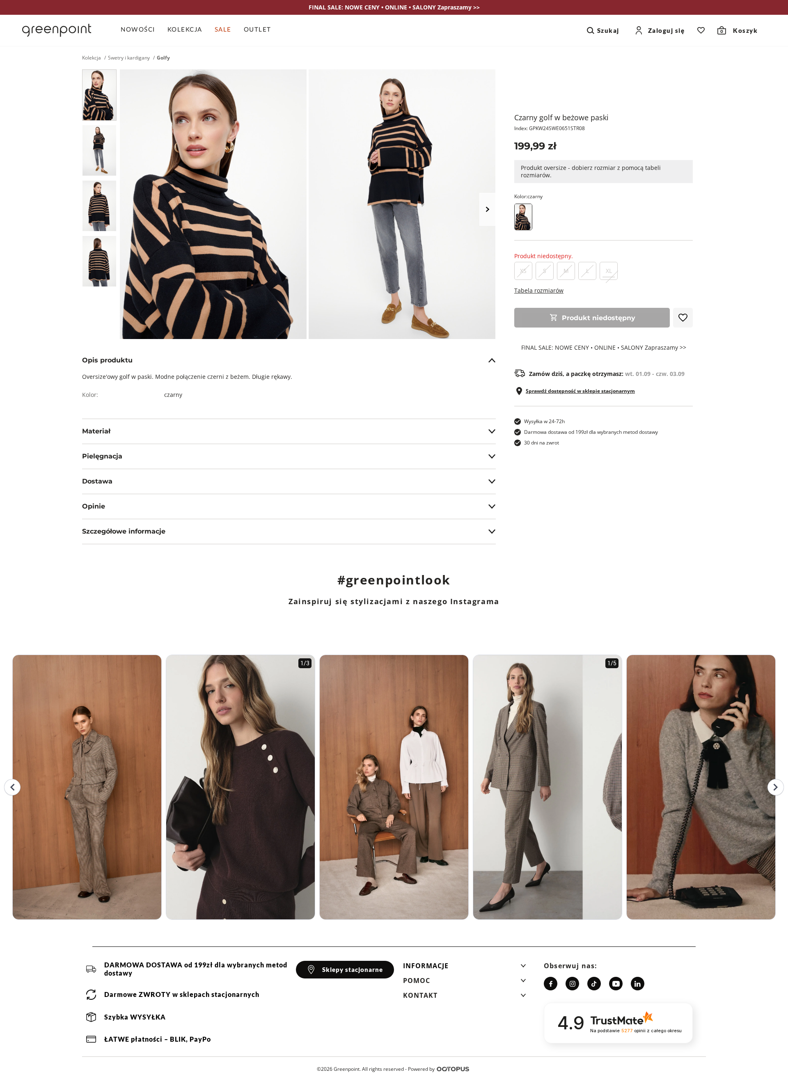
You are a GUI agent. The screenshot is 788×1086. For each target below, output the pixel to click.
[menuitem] (141, 30)
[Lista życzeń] (701, 30)
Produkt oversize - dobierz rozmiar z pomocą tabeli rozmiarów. (591, 171)
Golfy (163, 58)
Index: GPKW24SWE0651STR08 (549, 128)
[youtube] (616, 983)
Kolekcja (91, 58)
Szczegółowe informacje (123, 531)
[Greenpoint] (56, 30)
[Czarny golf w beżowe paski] (99, 95)
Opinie (93, 506)
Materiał (96, 431)
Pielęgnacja (102, 456)
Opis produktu (107, 360)
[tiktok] (594, 983)
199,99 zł (535, 146)
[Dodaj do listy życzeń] (683, 318)
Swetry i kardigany (129, 58)
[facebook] (550, 983)
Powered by (421, 1068)
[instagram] (572, 983)
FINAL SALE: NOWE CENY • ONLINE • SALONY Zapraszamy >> (603, 347)
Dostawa (97, 481)
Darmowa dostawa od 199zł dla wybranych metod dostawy (591, 431)
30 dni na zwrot (541, 442)
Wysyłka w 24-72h (544, 421)
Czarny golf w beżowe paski (561, 117)
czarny (173, 395)
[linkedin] (637, 983)
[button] (464, 968)
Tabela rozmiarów (539, 290)
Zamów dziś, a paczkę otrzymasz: (607, 374)
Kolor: (528, 196)
